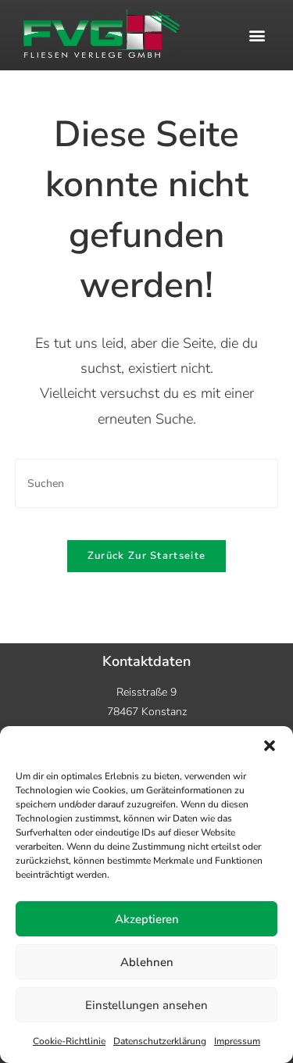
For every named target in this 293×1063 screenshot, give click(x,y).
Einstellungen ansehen (146, 1005)
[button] (269, 745)
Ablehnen (146, 962)
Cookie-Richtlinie (69, 1041)
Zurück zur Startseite (146, 556)
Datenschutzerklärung (159, 1041)
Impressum (237, 1041)
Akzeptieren (147, 919)
